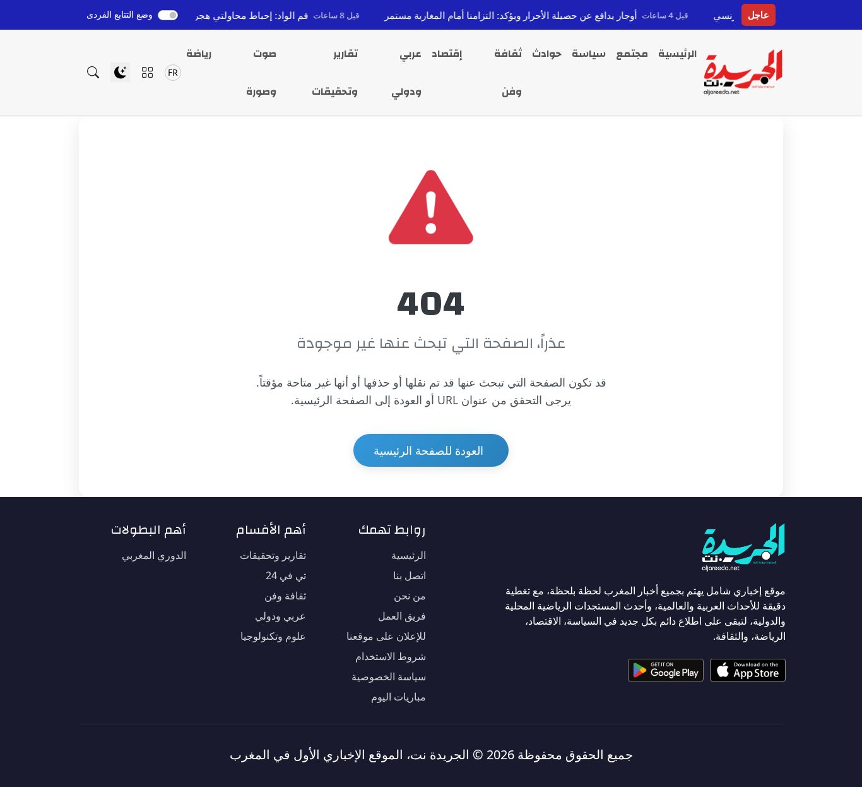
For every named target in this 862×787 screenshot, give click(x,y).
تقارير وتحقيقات (335, 72)
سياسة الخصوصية (388, 676)
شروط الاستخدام (390, 656)
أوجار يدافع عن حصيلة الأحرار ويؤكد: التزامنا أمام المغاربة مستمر (529, 15)
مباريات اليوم (398, 697)
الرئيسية (677, 53)
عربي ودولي (406, 72)
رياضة (198, 53)
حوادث (547, 53)
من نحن (410, 596)
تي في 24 (286, 575)
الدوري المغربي (154, 555)
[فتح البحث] (93, 72)
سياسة (589, 53)
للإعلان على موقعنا (386, 636)
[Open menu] (147, 72)
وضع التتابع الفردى (119, 14)
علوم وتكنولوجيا (273, 636)
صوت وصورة (261, 72)
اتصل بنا (409, 575)
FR (173, 72)
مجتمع (632, 53)
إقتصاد (447, 53)
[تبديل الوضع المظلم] (120, 72)
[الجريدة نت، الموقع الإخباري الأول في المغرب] (742, 72)
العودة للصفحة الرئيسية (428, 450)
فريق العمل (402, 616)
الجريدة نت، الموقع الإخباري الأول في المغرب (349, 754)
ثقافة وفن (508, 72)
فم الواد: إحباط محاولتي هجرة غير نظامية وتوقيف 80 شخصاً (207, 15)
